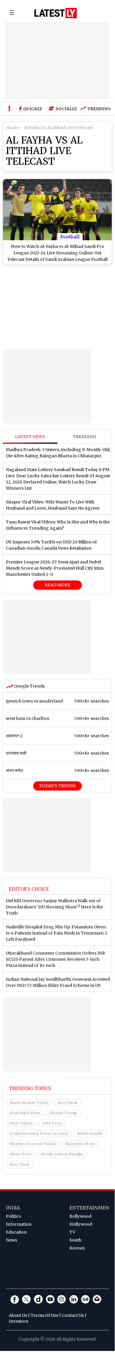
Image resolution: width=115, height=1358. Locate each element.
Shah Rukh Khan (25, 1113)
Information (18, 1224)
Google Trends (29, 686)
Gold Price (52, 1123)
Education (16, 1232)
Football (70, 237)
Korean (77, 1248)
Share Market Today (29, 1102)
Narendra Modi (80, 1144)
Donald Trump (63, 1113)
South (75, 1240)
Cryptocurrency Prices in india (39, 1133)
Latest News (30, 436)
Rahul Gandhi (90, 1133)
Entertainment (91, 1208)
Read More (57, 585)
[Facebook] (14, 1299)
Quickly (32, 108)
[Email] (97, 1299)
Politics (13, 1216)
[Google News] (85, 1299)
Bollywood (80, 1216)
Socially (65, 108)
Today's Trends (57, 785)
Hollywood (80, 1224)
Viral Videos (21, 1123)
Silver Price (21, 1154)
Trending (97, 108)
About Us (18, 1315)
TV (72, 1232)
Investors (18, 1321)
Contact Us (73, 1315)
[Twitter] (26, 1299)
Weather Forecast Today (33, 1144)
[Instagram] (61, 1299)
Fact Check (68, 1102)
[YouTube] (50, 1299)
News (11, 1240)
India (13, 1208)
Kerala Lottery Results (62, 1154)
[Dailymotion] (38, 1299)
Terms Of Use (44, 1315)
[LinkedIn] (73, 1299)
